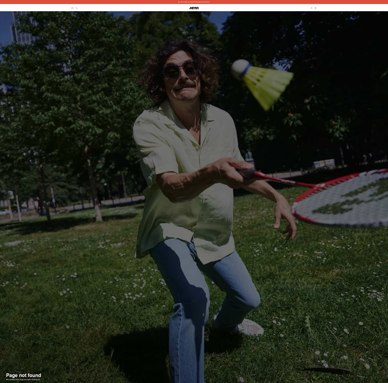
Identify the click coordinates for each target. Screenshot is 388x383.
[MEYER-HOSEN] (194, 8)
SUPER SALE (195, 2)
